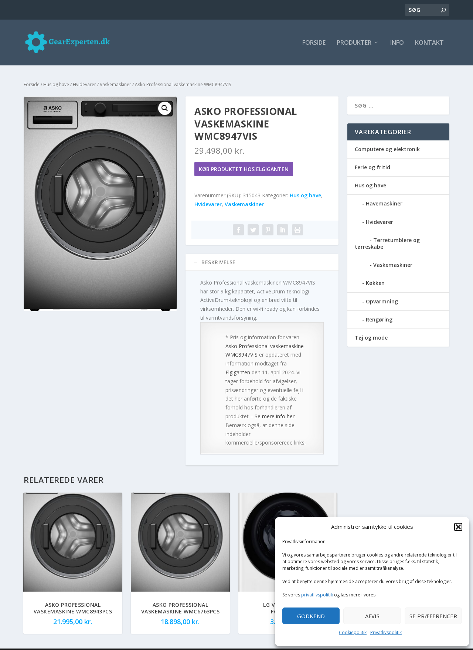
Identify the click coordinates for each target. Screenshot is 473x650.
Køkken (375, 282)
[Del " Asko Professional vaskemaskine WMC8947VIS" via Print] (297, 229)
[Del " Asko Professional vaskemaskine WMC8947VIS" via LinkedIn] (282, 229)
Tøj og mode (371, 337)
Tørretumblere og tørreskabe (387, 243)
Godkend (311, 616)
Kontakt (429, 43)
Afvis (372, 616)
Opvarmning (382, 301)
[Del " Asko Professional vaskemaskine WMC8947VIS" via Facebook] (238, 229)
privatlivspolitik (317, 595)
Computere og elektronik (387, 149)
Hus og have (56, 84)
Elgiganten (237, 372)
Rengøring (379, 319)
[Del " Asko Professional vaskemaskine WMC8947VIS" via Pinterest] (267, 229)
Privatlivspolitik (386, 632)
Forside (314, 43)
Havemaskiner (384, 203)
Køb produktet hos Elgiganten (244, 169)
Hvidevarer (84, 84)
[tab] (262, 262)
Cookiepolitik (353, 632)
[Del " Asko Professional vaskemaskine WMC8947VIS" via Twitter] (253, 229)
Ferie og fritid (372, 167)
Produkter (354, 43)
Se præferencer (433, 616)
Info (397, 43)
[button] (458, 527)
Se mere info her (275, 416)
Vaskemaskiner (115, 84)
